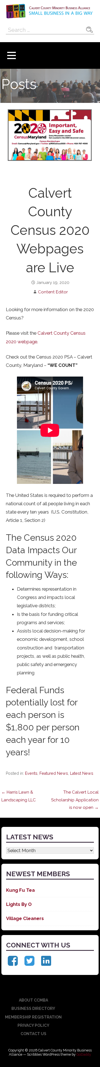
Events (31, 773)
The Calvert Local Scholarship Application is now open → (75, 800)
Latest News (81, 773)
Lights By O (19, 904)
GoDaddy (83, 1054)
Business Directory (33, 1008)
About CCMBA (33, 1000)
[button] (11, 55)
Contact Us (33, 1034)
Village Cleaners (25, 918)
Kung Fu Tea (20, 890)
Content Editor (53, 291)
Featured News (53, 773)
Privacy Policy (33, 1025)
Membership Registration (33, 1017)
